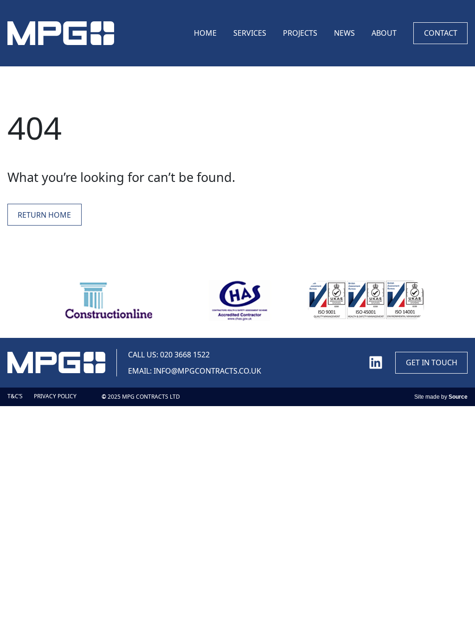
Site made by (441, 397)
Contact (440, 33)
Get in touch (431, 362)
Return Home (44, 215)
